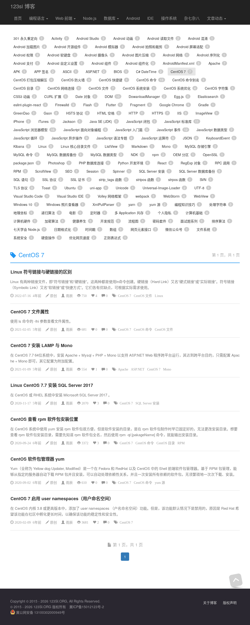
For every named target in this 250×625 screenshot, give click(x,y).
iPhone (21, 121)
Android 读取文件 (163, 38)
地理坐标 (22, 212)
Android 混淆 (200, 38)
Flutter (113, 104)
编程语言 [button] (37, 18)
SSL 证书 (80, 179)
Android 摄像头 (99, 55)
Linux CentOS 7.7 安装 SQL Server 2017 (51, 385)
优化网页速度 (82, 237)
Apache (216, 63)
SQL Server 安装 (154, 171)
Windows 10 (25, 204)
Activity (59, 38)
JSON (190, 138)
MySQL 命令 (25, 154)
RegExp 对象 (193, 162)
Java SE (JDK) (103, 121)
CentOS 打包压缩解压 (32, 79)
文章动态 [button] (215, 18)
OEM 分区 (183, 154)
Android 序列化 (211, 55)
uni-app (98, 187)
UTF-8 (201, 187)
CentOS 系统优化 (180, 88)
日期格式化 (65, 229)
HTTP (136, 113)
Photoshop (59, 162)
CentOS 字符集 (219, 88)
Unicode (125, 187)
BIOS (120, 71)
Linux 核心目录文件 (78, 146)
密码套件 (162, 221)
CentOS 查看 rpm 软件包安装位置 (44, 419)
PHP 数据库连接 (94, 162)
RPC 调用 (225, 162)
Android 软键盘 (61, 55)
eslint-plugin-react (29, 104)
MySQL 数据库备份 (64, 154)
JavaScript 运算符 (157, 138)
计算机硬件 (24, 221)
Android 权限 (25, 55)
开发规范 (109, 221)
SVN (205, 179)
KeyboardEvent (220, 138)
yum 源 (157, 204)
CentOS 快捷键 (113, 79)
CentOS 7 (181, 71)
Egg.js (181, 96)
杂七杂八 (192, 18)
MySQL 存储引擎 (200, 146)
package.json (26, 162)
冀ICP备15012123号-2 (86, 606)
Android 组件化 (139, 63)
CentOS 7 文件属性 (29, 311)
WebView (203, 196)
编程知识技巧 (187, 204)
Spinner (121, 171)
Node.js (89, 18)
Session (95, 171)
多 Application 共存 (132, 212)
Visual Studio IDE (73, 196)
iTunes (46, 121)
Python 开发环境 (133, 162)
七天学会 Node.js (29, 229)
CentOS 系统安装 (139, 88)
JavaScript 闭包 (140, 121)
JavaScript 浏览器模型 (33, 129)
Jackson (72, 121)
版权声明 (230, 602)
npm (158, 154)
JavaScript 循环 (27, 138)
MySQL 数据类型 (106, 154)
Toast (48, 187)
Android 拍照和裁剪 (149, 46)
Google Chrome (174, 104)
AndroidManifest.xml (181, 63)
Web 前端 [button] (64, 18)
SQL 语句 (23, 179)
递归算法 (50, 212)
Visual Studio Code (30, 196)
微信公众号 (176, 229)
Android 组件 (104, 63)
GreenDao (24, 113)
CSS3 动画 (24, 96)
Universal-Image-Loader (164, 187)
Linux (45, 146)
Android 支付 (25, 63)
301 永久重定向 (27, 38)
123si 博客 (22, 6)
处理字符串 (220, 204)
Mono (169, 146)
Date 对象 (85, 96)
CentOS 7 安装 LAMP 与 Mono (41, 345)
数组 (116, 229)
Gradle (206, 104)
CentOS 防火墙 (75, 79)
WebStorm (174, 196)
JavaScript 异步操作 (69, 138)
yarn (134, 204)
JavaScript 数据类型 (214, 129)
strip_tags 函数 (113, 179)
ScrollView (45, 171)
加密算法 (54, 221)
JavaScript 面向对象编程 (84, 129)
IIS (182, 113)
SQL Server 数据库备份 (199, 171)
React (164, 162)
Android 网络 (175, 55)
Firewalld (64, 104)
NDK (137, 154)
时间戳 (93, 229)
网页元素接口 (143, 229)
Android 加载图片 (29, 46)
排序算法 (221, 221)
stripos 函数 (147, 179)
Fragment (140, 104)
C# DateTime (149, 71)
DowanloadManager (147, 96)
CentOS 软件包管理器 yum (37, 459)
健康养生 (82, 221)
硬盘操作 (50, 237)
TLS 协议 (23, 187)
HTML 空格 (108, 113)
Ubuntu (72, 187)
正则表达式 (115, 237)
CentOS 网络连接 (64, 88)
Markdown (142, 146)
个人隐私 (167, 212)
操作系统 (169, 18)
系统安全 (22, 237)
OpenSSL (213, 154)
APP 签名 (44, 71)
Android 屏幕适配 (192, 46)
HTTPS (160, 113)
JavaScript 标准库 (181, 121)
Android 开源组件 (70, 46)
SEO (71, 171)
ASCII (70, 71)
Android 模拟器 (109, 46)
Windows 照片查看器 (64, 204)
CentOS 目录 (26, 88)
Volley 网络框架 (112, 196)
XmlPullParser (106, 204)
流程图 (136, 221)
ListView (114, 146)
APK (19, 71)
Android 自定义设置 (65, 63)
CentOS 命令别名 (188, 79)
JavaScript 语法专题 (114, 138)
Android (133, 18)
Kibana (21, 146)
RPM (19, 171)
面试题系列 (191, 221)
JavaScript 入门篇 (131, 129)
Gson (50, 113)
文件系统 (206, 229)
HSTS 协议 (77, 113)
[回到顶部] (236, 580)
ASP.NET (95, 71)
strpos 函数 (179, 179)
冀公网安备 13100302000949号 (40, 612)
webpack (144, 196)
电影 (75, 212)
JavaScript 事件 (172, 129)
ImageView (207, 113)
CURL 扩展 (55, 96)
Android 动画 (125, 38)
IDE (150, 18)
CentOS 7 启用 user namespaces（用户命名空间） (62, 498)
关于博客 (210, 602)
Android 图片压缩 (138, 55)
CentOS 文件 (101, 88)
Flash (90, 104)
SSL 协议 (52, 179)
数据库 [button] (110, 18)
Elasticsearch (210, 96)
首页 (18, 18)
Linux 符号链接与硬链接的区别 (41, 272)
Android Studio (90, 38)
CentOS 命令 (149, 79)
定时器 (97, 212)
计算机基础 (197, 212)
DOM (112, 96)
